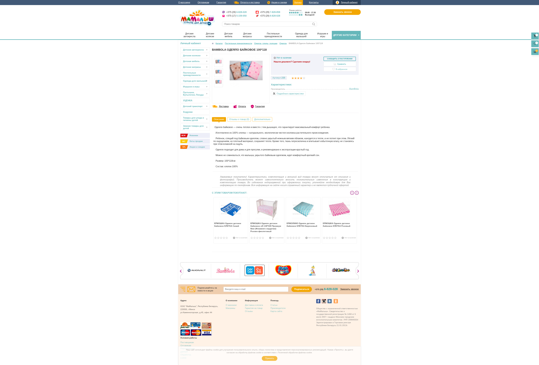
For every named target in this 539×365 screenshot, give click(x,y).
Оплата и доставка (250, 2)
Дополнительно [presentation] (262, 119)
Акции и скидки (279, 2)
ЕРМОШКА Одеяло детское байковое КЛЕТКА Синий (227, 224)
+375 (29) (236, 12)
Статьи (273, 305)
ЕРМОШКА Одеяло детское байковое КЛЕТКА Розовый (336, 224)
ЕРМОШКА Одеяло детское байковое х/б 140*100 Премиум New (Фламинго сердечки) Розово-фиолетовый (265, 227)
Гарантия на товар (253, 308)
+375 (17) (236, 16)
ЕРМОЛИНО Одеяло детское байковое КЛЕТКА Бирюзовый (302, 224)
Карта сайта (276, 311)
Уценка (298, 2)
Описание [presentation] (219, 119)
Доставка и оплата (254, 305)
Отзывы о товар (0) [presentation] (239, 119)
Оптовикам (203, 2)
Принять (269, 358)
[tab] (219, 119)
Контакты (314, 2)
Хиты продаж (196, 141)
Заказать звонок (342, 12)
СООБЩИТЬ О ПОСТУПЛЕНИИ (339, 59)
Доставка (224, 106)
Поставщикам (187, 342)
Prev (352, 193)
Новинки (193, 135)
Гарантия (221, 2)
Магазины (230, 308)
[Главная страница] (212, 43)
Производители (278, 308)
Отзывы (249, 311)
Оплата (242, 106)
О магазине (184, 2)
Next (357, 193)
